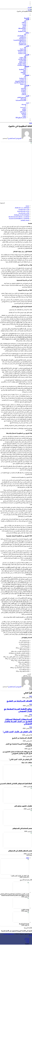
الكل (25, 21)
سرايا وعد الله (22, 43)
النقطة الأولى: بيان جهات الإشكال (22, 207)
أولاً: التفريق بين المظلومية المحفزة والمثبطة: (18, 216)
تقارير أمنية (23, 49)
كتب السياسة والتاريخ (20, 82)
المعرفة (27, 66)
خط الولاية (23, 72)
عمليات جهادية (22, 63)
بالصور (24, 27)
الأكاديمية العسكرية (21, 100)
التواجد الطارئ (25, 909)
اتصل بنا (27, 939)
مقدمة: (27, 206)
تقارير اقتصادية (22, 50)
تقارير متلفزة (22, 62)
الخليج (24, 25)
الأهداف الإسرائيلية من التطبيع (19, 701)
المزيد (27, 96)
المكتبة (27, 75)
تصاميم (24, 93)
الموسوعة (23, 98)
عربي (27, 942)
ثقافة (24, 71)
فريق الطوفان (22, 44)
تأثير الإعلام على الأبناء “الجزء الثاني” (17, 732)
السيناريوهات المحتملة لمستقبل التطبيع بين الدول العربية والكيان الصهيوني (18, 721)
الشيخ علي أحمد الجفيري (14, 138)
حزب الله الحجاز (21, 35)
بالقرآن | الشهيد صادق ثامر (23, 806)
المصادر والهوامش (25, 220)
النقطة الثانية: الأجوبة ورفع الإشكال (21, 214)
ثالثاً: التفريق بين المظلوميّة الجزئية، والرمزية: (19, 218)
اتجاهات (24, 22)
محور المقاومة (22, 31)
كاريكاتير (24, 94)
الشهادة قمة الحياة (24, 923)
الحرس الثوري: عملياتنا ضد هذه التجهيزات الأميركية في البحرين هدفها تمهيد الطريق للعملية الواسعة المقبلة (14, 894)
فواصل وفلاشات (21, 65)
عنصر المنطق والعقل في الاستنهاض (20, 851)
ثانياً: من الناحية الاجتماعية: (23, 211)
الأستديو (27, 85)
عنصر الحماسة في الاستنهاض (22, 828)
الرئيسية (26, 18)
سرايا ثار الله (22, 41)
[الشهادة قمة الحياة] (21, 922)
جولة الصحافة (22, 28)
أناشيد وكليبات (22, 59)
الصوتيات (23, 90)
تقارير (27, 46)
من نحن (27, 938)
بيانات (27, 32)
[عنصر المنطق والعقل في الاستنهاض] (17, 847)
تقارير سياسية (22, 51)
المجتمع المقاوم (21, 97)
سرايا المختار (22, 38)
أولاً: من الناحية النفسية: (24, 209)
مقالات (24, 73)
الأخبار (27, 19)
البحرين (24, 24)
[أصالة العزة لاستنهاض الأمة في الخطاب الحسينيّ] (17, 780)
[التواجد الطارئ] (21, 908)
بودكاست (23, 91)
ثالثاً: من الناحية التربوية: (24, 213)
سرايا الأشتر (23, 37)
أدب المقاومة (22, 69)
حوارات (24, 29)
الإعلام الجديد (22, 60)
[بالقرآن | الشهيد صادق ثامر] (17, 803)
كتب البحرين (22, 79)
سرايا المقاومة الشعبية (20, 40)
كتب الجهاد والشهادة (20, 81)
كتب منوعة (23, 84)
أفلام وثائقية (23, 57)
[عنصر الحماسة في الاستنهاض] (17, 825)
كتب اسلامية (22, 78)
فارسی (27, 941)
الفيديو (27, 54)
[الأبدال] (30, 7)
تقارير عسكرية (22, 53)
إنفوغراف (23, 88)
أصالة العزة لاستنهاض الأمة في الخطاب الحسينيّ (16, 783)
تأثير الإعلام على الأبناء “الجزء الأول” (20, 875)
